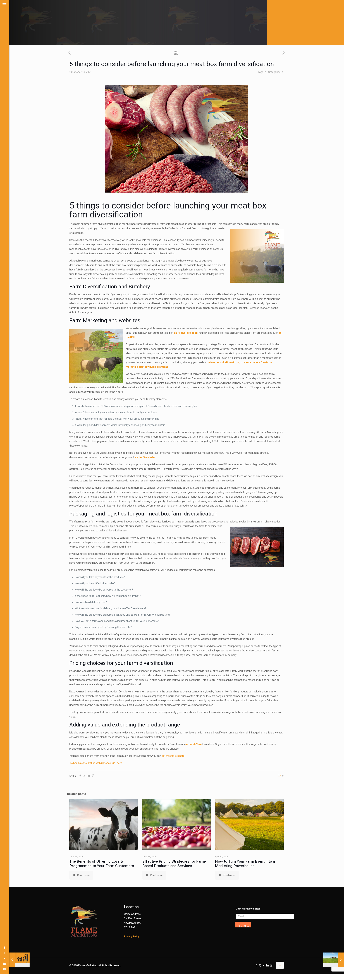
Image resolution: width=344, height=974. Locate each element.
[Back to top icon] (280, 965)
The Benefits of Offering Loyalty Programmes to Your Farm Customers (101, 863)
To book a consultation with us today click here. (96, 763)
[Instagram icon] (4, 969)
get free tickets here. (173, 755)
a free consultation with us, (224, 362)
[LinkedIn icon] (4, 963)
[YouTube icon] (4, 958)
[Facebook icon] (4, 947)
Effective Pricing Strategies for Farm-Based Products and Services (174, 863)
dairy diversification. (186, 332)
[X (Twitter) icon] (4, 952)
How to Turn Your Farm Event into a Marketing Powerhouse (245, 863)
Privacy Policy (131, 936)
